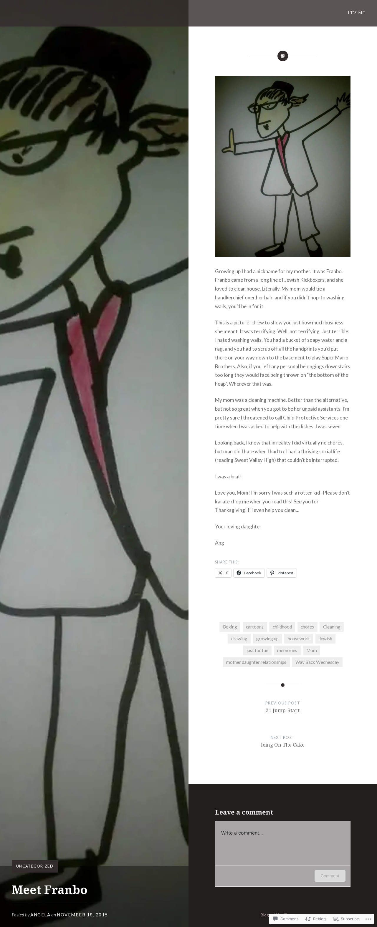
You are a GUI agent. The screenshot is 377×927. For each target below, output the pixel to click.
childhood (282, 626)
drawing (239, 638)
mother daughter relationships (256, 662)
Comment (330, 875)
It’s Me (356, 12)
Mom (311, 650)
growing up (267, 638)
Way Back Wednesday (317, 662)
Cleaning (331, 626)
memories (287, 650)
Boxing (230, 626)
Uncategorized (34, 866)
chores (307, 626)
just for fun (257, 650)
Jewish (325, 638)
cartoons (255, 626)
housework (299, 638)
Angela (40, 914)
